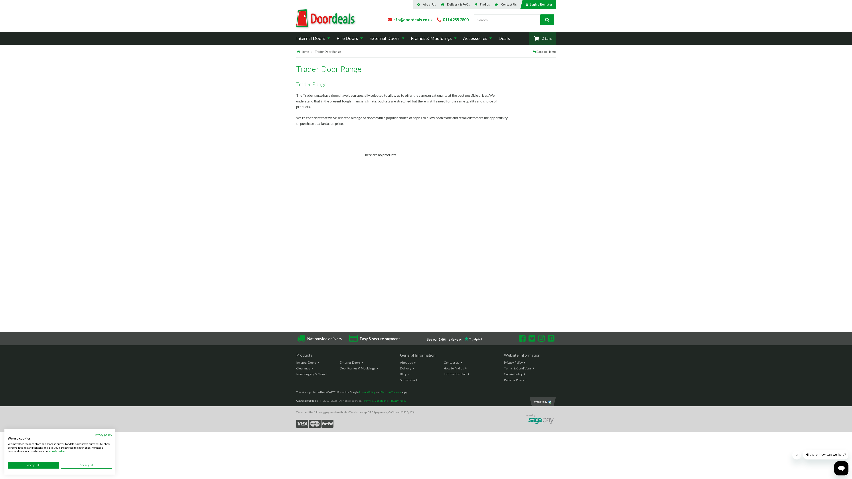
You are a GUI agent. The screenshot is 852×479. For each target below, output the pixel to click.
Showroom (407, 380)
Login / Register (541, 4)
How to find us (454, 368)
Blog (403, 374)
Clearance (303, 368)
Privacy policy (102, 435)
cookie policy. (57, 451)
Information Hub (455, 374)
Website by (540, 401)
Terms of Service (391, 392)
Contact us (451, 362)
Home (305, 51)
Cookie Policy (513, 374)
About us (406, 362)
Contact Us (509, 4)
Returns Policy (514, 380)
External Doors (350, 362)
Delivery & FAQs (458, 4)
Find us (485, 4)
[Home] (298, 51)
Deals (504, 38)
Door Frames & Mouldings (357, 368)
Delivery (405, 368)
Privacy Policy (513, 362)
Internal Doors (306, 362)
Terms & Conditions (518, 368)
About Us (429, 4)
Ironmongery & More (310, 374)
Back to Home (546, 51)
